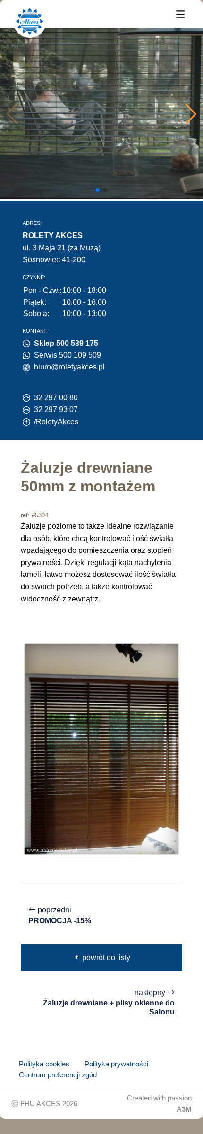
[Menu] (180, 13)
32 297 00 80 (56, 398)
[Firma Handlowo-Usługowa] (29, 21)
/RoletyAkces (56, 422)
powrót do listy (105, 958)
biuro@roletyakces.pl (69, 367)
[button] (190, 113)
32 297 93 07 (56, 409)
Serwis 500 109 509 (67, 355)
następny (109, 1002)
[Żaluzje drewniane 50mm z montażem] (101, 748)
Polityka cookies (44, 1064)
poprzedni (59, 915)
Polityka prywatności (116, 1064)
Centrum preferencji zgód (58, 1075)
